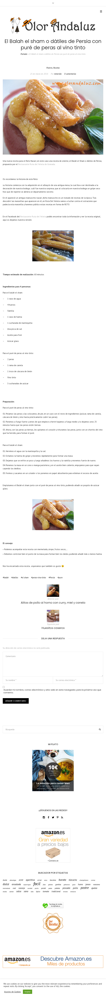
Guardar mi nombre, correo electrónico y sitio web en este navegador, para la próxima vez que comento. (52, 691)
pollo (75, 888)
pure (61, 577)
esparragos (27, 884)
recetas (5, 891)
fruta (44, 884)
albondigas (13, 880)
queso (94, 888)
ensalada (16, 884)
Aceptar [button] (28, 992)
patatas (57, 888)
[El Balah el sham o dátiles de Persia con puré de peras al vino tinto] (53, 116)
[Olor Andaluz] (53, 25)
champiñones (84, 880)
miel (14, 888)
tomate (46, 891)
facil (36, 884)
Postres (49, 67)
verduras (73, 891)
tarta (32, 891)
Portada (24, 54)
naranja (21, 888)
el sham (25, 577)
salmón (11, 891)
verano (65, 891)
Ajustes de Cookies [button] (12, 991)
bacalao (53, 880)
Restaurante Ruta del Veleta (33, 216)
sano (26, 891)
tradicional (56, 891)
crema (93, 880)
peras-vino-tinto (39, 577)
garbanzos (67, 884)
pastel (43, 888)
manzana (96, 884)
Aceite (5, 880)
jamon (88, 884)
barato (62, 879)
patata (50, 888)
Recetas (56, 67)
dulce (6, 884)
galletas (50, 884)
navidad (29, 888)
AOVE (21, 880)
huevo (80, 884)
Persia (52, 577)
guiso (73, 884)
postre (85, 887)
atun (45, 880)
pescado (66, 888)
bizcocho (73, 880)
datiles (15, 577)
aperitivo (30, 880)
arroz (39, 880)
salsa (18, 891)
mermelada (6, 888)
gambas (58, 884)
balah (6, 577)
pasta (37, 888)
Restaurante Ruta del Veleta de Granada (36, 164)
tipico (38, 891)
